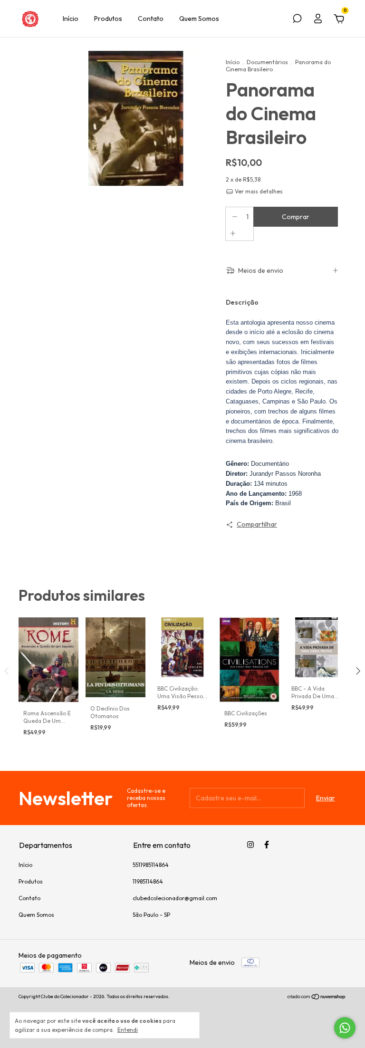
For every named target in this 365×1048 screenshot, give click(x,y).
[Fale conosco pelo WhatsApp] (344, 1027)
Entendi (127, 1029)
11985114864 (148, 881)
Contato (150, 18)
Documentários (267, 62)
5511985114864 (151, 864)
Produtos (108, 18)
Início (70, 18)
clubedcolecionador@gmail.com (175, 898)
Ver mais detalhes (258, 191)
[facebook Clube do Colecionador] (266, 844)
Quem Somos (199, 18)
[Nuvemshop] (316, 997)
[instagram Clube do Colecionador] (250, 844)
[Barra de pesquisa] (297, 20)
